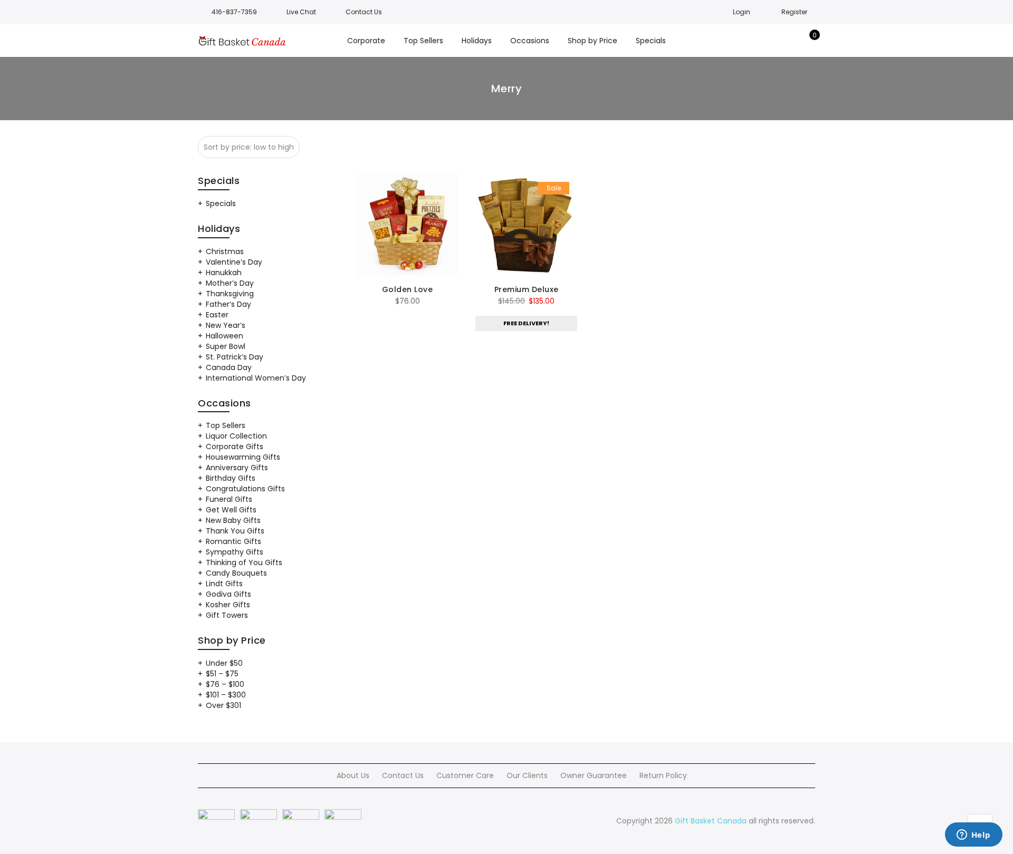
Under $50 (224, 663)
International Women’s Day (256, 378)
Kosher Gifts (228, 604)
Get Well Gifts (231, 509)
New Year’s (225, 325)
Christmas (225, 251)
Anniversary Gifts (237, 467)
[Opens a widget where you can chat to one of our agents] (973, 835)
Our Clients (527, 775)
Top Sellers (225, 425)
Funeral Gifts (229, 499)
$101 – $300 (226, 695)
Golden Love (407, 289)
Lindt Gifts (224, 583)
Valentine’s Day (234, 262)
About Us (353, 775)
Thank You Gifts (235, 531)
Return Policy (663, 775)
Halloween (224, 336)
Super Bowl (225, 346)
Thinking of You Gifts (244, 562)
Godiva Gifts (228, 594)
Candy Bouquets (236, 573)
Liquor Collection (236, 436)
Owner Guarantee (593, 775)
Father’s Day (228, 304)
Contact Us (403, 775)
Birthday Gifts (230, 478)
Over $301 (223, 705)
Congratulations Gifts (245, 488)
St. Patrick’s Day (234, 357)
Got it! (963, 21)
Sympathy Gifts (234, 552)
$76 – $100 (225, 684)
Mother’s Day (230, 283)
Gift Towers (227, 615)
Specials (221, 203)
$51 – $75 (222, 673)
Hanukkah (224, 272)
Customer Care (465, 775)
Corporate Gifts (234, 446)
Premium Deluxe (526, 289)
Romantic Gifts (233, 541)
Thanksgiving (230, 293)
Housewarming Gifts (243, 457)
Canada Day (229, 367)
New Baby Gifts (233, 520)
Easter (217, 314)
